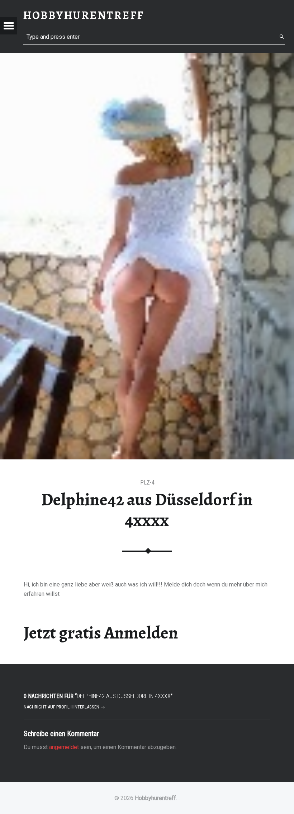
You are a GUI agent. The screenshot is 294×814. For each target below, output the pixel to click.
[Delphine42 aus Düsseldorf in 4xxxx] (147, 57)
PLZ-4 (147, 482)
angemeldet (64, 747)
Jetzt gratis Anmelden (101, 633)
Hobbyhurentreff (155, 798)
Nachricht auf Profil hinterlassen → (64, 707)
